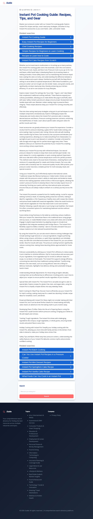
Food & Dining (34, 450)
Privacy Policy (56, 415)
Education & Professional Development (33, 433)
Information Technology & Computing (34, 455)
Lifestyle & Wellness (36, 471)
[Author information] (31, 10)
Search (46, 396)
